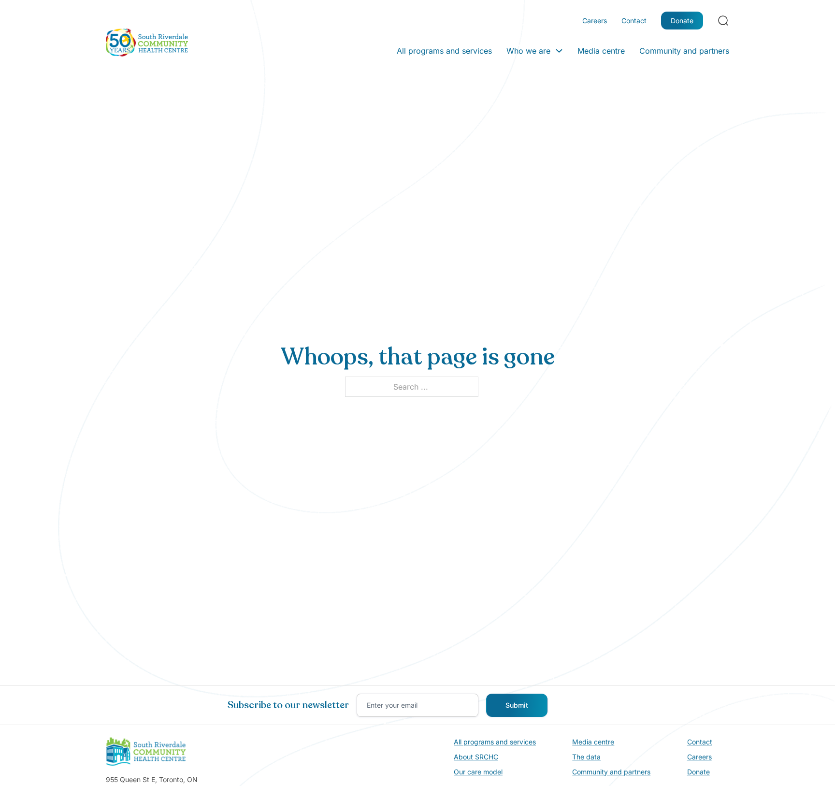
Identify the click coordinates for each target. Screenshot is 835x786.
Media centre (601, 51)
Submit (516, 705)
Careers (594, 20)
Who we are (528, 51)
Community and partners (684, 51)
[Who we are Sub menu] (559, 51)
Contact (634, 20)
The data (586, 757)
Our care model (478, 772)
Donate (682, 20)
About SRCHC (476, 757)
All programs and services (444, 51)
